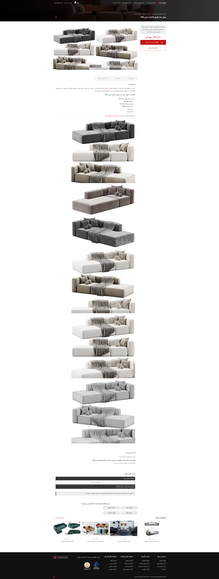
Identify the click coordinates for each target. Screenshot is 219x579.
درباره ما (164, 569)
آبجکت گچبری (146, 569)
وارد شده (119, 463)
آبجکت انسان (113, 563)
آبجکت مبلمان (146, 14)
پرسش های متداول (145, 563)
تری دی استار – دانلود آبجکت (149, 576)
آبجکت (107, 88)
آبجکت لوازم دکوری (128, 569)
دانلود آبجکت (162, 560)
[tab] (131, 78)
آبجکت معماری (129, 566)
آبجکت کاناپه (137, 14)
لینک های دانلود (102, 78)
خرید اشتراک (120, 486)
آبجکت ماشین (113, 566)
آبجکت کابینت (113, 569)
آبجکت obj (129, 513)
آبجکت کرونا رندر (111, 513)
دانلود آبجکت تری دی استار (159, 14)
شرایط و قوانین (146, 560)
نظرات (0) (118, 78)
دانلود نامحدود (153, 48)
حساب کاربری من (161, 566)
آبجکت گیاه (113, 560)
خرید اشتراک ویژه (161, 563)
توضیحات (131, 78)
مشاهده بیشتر (60, 518)
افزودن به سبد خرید (152, 42)
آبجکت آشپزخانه (128, 563)
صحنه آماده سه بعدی (144, 566)
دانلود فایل (97, 482)
